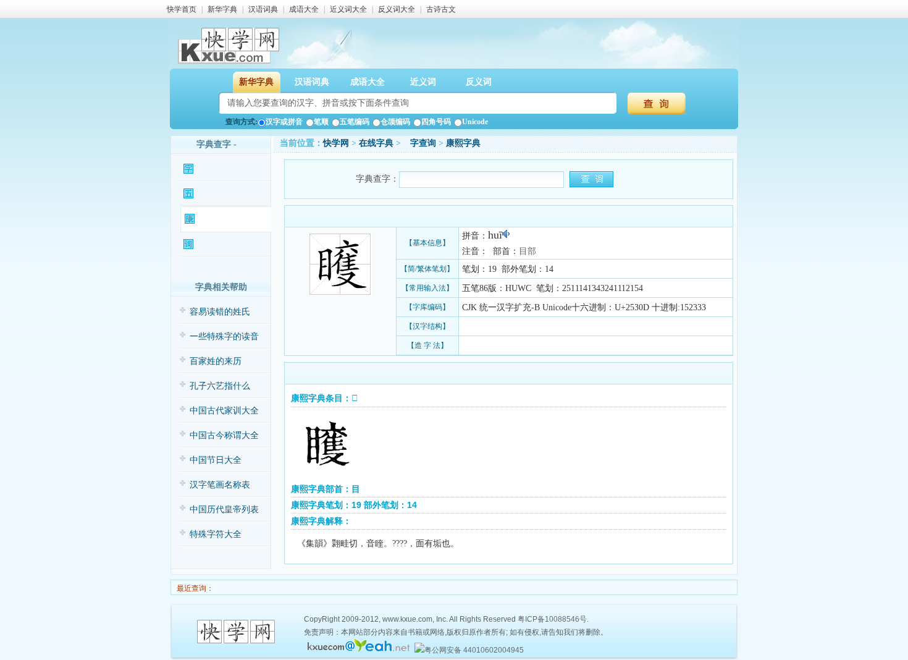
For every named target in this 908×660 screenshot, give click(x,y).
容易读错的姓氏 (220, 311)
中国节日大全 (216, 460)
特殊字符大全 (216, 534)
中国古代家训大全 (224, 410)
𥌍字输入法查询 (222, 193)
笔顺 (321, 121)
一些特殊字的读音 (224, 336)
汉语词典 (263, 9)
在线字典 (376, 143)
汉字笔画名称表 (220, 484)
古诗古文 (441, 9)
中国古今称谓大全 (224, 435)
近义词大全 (348, 9)
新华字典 (222, 9)
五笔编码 (354, 121)
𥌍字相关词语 (218, 244)
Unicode (475, 121)
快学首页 (181, 9)
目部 (527, 251)
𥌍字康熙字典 (220, 219)
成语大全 (304, 9)
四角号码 (436, 121)
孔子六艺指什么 (220, 386)
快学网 (336, 143)
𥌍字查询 (419, 143)
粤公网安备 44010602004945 (474, 650)
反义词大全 (396, 9)
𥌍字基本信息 (218, 169)
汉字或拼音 (284, 121)
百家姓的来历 (216, 361)
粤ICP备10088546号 (552, 619)
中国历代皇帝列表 (224, 509)
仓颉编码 (395, 121)
